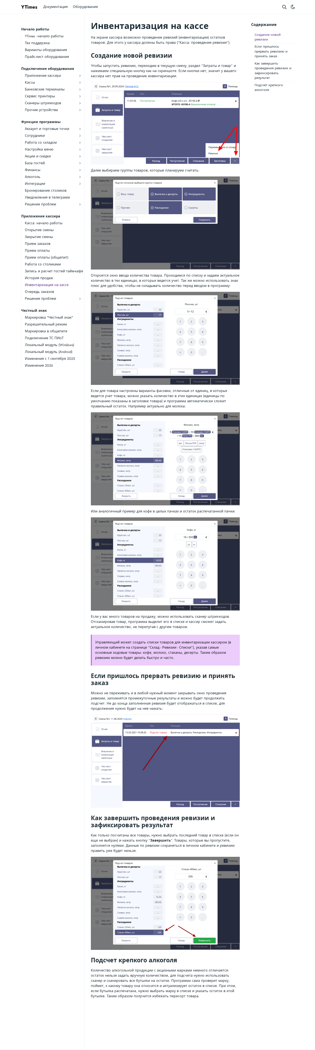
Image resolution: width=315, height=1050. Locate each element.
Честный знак (34, 310)
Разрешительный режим (46, 324)
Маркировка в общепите (46, 331)
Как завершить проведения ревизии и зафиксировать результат (273, 70)
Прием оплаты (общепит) (46, 257)
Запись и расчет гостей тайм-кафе (54, 271)
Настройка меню (39, 149)
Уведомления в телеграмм (47, 197)
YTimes (29, 6)
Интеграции (35, 183)
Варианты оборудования (46, 49)
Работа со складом (41, 142)
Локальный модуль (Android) (48, 351)
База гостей (35, 163)
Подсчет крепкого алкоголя (269, 87)
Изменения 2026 (39, 365)
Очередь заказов (39, 291)
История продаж (39, 278)
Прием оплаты (37, 250)
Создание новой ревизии (268, 37)
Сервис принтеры (40, 96)
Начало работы (35, 29)
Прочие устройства (41, 109)
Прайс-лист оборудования (47, 56)
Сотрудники (35, 135)
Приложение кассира (43, 75)
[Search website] (284, 7)
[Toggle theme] (293, 7)
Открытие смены (39, 229)
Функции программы (41, 121)
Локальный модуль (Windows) (49, 344)
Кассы (30, 82)
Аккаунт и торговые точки (47, 128)
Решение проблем (40, 204)
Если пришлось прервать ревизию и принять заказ (271, 51)
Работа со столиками (43, 264)
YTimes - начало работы (44, 36)
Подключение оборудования (47, 68)
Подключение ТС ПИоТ (44, 338)
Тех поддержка (37, 43)
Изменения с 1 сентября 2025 (50, 358)
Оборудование (85, 6)
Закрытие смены (39, 236)
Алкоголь (32, 176)
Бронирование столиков (45, 190)
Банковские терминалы (44, 89)
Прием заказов (37, 243)
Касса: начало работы (43, 223)
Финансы (32, 169)
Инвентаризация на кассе (47, 284)
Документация (55, 6)
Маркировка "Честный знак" (49, 317)
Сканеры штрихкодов (43, 103)
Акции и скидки (38, 156)
